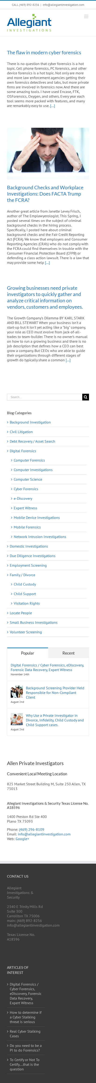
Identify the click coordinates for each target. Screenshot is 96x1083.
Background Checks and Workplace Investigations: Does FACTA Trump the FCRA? (45, 193)
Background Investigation (30, 422)
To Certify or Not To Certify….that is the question (25, 1064)
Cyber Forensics (26, 488)
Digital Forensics (23, 450)
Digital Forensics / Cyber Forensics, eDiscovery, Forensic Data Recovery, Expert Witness (47, 667)
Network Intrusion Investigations (40, 536)
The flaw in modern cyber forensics (44, 52)
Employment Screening (28, 565)
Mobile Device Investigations (37, 517)
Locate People (21, 612)
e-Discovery (23, 498)
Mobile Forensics (27, 527)
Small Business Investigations (34, 622)
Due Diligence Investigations (32, 555)
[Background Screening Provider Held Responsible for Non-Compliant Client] (17, 688)
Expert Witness (25, 508)
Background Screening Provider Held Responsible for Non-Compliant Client (55, 693)
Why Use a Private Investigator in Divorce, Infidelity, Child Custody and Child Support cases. (55, 720)
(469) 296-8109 (31, 829)
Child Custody (25, 584)
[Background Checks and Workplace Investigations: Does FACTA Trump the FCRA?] (48, 153)
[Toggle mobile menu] (86, 16)
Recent (68, 653)
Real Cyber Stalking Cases (25, 1033)
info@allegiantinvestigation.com (63, 5)
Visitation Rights (27, 603)
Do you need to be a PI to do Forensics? (26, 1047)
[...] (52, 105)
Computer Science (28, 479)
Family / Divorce (22, 575)
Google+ (22, 838)
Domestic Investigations (29, 546)
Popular (27, 653)
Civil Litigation (21, 431)
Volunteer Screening (26, 632)
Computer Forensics (29, 460)
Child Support (25, 593)
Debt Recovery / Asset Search (32, 441)
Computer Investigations (33, 469)
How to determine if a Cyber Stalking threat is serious (25, 1017)
